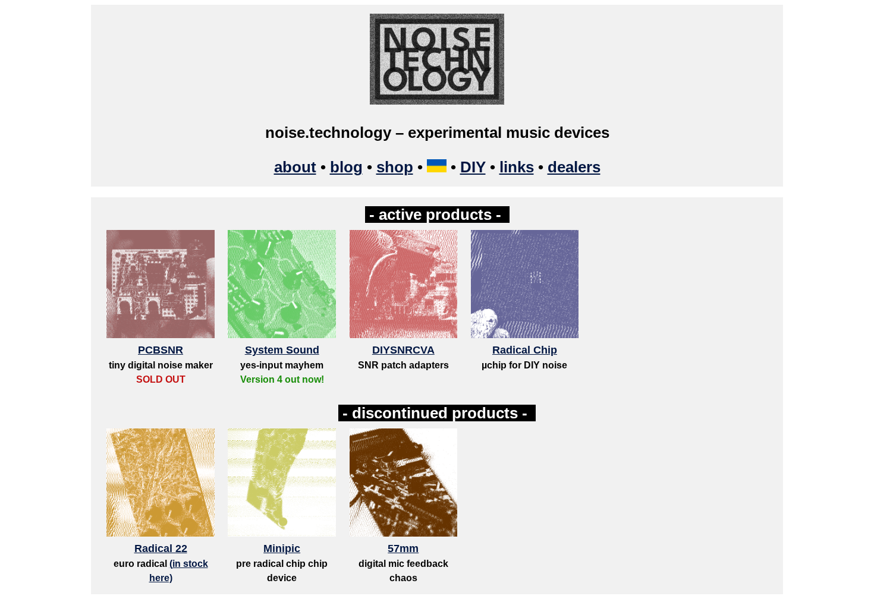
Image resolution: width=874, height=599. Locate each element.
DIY (473, 167)
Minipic (281, 548)
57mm (403, 548)
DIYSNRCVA (403, 350)
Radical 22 (160, 548)
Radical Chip (524, 350)
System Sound (282, 350)
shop (394, 167)
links (516, 167)
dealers (574, 167)
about (295, 167)
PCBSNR (160, 350)
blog (346, 167)
